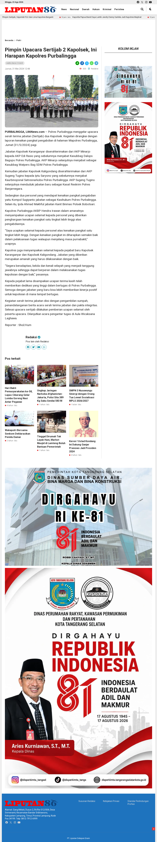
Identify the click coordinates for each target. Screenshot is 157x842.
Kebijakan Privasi (111, 801)
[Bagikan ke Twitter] (86, 63)
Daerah (85, 9)
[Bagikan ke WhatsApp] (91, 63)
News (64, 9)
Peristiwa (119, 9)
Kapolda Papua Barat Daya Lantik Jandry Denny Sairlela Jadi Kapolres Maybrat (75, 17)
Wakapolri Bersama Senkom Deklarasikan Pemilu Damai (17, 434)
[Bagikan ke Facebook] (82, 63)
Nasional (74, 9)
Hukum (96, 9)
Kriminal (107, 9)
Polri (18, 40)
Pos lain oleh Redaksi (37, 341)
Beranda (9, 40)
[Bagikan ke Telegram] (96, 63)
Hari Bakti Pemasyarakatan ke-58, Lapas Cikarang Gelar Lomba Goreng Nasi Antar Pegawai (18, 395)
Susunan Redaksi (86, 801)
